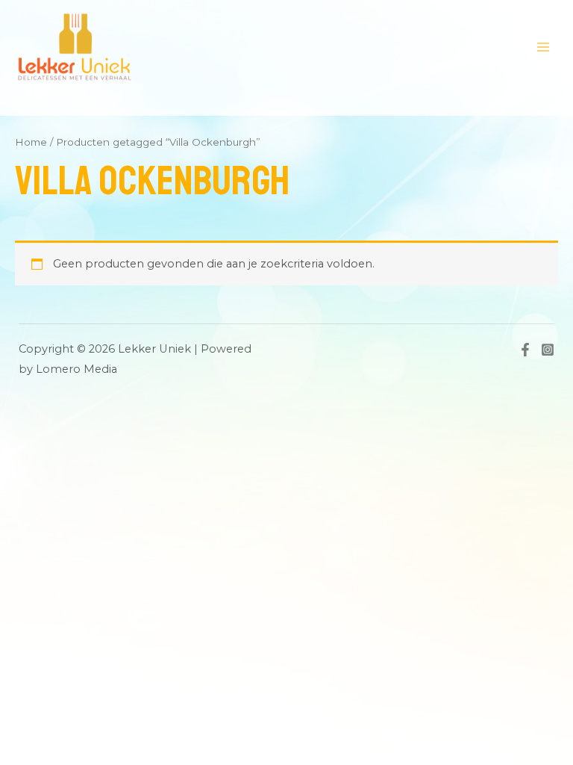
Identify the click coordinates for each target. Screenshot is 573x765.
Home (31, 142)
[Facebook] (525, 349)
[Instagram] (547, 349)
